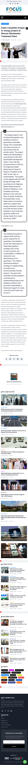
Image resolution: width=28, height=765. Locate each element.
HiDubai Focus (11, 762)
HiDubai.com (4, 720)
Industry (12, 602)
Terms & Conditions (6, 724)
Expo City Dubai (6, 672)
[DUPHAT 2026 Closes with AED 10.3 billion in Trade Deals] (5, 597)
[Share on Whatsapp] (14, 359)
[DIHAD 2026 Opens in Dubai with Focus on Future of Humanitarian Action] (14, 463)
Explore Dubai (19, 670)
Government (5, 23)
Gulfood (13, 675)
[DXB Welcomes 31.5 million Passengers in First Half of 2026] (14, 442)
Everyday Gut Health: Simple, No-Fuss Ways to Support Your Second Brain (18, 588)
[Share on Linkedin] (22, 359)
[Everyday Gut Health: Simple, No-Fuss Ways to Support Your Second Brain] (5, 588)
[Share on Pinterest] (18, 359)
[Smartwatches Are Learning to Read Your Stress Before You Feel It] (5, 660)
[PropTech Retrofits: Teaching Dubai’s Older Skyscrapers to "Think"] (5, 642)
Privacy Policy (4, 727)
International (12, 677)
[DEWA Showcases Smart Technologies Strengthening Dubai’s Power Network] (14, 399)
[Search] (25, 18)
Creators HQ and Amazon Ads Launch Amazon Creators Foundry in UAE (17, 605)
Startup (4, 682)
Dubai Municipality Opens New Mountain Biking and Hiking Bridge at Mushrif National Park (13, 517)
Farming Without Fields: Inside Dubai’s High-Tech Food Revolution (17, 633)
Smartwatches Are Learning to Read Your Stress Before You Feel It (18, 660)
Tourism (3, 449)
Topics (2, 718)
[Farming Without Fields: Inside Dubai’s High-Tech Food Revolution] (5, 633)
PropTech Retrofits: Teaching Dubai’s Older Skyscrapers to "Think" (17, 642)
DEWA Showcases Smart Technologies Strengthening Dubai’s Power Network (17, 570)
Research (11, 679)
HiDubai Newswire (6, 39)
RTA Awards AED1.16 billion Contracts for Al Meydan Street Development (18, 579)
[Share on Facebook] (6, 359)
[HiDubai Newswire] (14, 379)
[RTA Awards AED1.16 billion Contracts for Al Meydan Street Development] (14, 421)
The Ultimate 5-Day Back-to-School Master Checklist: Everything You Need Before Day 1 (18, 623)
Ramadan (4, 679)
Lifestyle (12, 619)
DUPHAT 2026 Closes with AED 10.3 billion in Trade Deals (17, 596)
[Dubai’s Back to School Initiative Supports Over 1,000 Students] (14, 485)
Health (11, 585)
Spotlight (19, 679)
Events (3, 471)
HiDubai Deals (4, 722)
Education (3, 492)
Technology (13, 630)
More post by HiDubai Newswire (13, 384)
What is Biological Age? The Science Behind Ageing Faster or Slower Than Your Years (18, 651)
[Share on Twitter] (10, 359)
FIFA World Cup (16, 672)
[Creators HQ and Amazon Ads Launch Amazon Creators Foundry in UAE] (5, 605)
